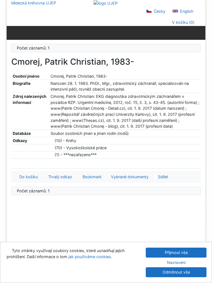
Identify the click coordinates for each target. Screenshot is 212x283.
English (186, 11)
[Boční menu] (12, 32)
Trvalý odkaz (59, 176)
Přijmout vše (176, 252)
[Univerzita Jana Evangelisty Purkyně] (106, 3)
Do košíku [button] (27, 176)
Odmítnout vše (176, 272)
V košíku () (182, 22)
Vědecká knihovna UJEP (33, 3)
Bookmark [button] (91, 176)
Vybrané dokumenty (129, 176)
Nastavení (176, 262)
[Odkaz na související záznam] (52, 140)
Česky (159, 11)
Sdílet (162, 176)
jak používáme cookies (89, 256)
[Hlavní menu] (200, 32)
